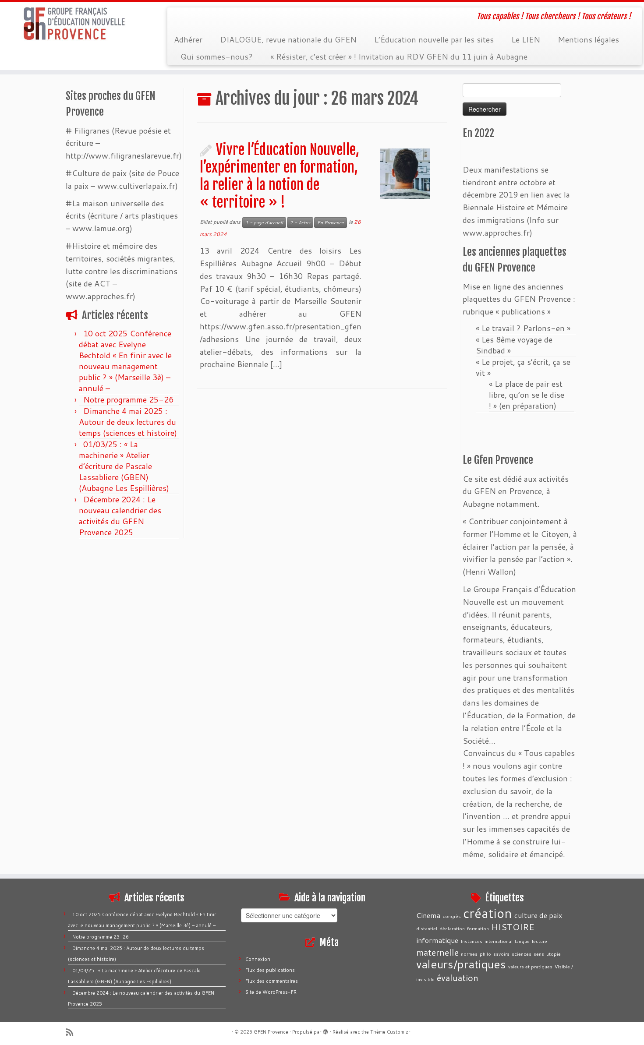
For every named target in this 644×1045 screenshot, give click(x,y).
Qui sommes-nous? (216, 56)
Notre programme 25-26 (129, 399)
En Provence (330, 222)
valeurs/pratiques (461, 964)
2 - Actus (300, 222)
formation (478, 928)
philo (485, 953)
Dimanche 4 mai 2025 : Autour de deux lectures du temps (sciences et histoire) (128, 421)
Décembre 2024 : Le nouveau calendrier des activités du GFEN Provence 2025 (120, 516)
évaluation (457, 977)
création (487, 913)
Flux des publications (270, 970)
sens (539, 953)
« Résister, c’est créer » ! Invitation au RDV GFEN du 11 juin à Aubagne (398, 56)
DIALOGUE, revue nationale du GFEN (288, 39)
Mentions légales (588, 39)
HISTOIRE (512, 927)
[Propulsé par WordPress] (325, 1030)
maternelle (437, 952)
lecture (539, 941)
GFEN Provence (271, 1031)
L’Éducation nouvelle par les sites (434, 39)
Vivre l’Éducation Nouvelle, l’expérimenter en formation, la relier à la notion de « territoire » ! (279, 176)
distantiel (426, 928)
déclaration (452, 928)
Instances (471, 941)
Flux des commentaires (271, 981)
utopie (553, 953)
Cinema (428, 915)
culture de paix (538, 915)
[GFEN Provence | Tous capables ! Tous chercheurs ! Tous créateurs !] (74, 24)
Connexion (257, 959)
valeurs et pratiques (530, 966)
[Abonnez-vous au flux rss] (72, 1032)
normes (469, 953)
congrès (451, 916)
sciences (521, 953)
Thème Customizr (390, 1031)
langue (522, 941)
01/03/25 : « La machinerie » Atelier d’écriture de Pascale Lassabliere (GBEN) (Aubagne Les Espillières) (124, 466)
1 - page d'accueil (264, 222)
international (499, 941)
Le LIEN (525, 39)
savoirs (501, 953)
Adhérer (188, 39)
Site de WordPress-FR (271, 992)
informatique (437, 940)
